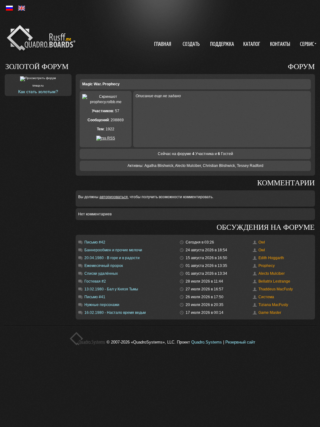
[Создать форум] (191, 44)
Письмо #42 (94, 242)
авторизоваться (113, 197)
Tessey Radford (250, 165)
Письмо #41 (94, 297)
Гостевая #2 (95, 281)
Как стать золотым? (38, 91)
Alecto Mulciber (188, 165)
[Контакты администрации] (280, 44)
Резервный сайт (240, 342)
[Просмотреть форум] (38, 79)
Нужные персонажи (101, 305)
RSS (110, 138)
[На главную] (42, 39)
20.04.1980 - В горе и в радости (112, 258)
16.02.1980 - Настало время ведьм (115, 312)
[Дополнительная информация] (307, 44)
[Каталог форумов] (252, 44)
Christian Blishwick (219, 165)
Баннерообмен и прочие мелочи (113, 250)
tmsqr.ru (38, 85)
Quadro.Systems (206, 342)
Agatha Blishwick (158, 165)
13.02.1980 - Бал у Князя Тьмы (111, 289)
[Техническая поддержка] (222, 44)
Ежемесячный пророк (103, 266)
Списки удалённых (101, 273)
